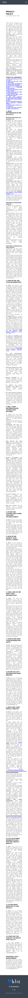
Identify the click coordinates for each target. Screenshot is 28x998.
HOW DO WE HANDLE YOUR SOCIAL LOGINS (14, 192)
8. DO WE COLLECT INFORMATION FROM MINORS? (14, 97)
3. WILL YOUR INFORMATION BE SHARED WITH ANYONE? (14, 84)
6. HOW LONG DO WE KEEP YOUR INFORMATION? (14, 92)
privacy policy (9, 993)
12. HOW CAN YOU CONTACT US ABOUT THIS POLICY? (14, 108)
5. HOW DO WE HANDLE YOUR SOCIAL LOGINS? (14, 90)
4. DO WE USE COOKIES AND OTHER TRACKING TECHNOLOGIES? (14, 87)
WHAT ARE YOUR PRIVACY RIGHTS (14, 349)
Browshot (15, 986)
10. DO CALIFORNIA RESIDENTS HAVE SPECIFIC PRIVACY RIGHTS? (14, 102)
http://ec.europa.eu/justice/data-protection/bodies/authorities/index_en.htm (16, 770)
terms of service (18, 993)
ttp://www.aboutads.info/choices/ (14, 815)
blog (14, 989)
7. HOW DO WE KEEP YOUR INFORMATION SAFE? (14, 95)
